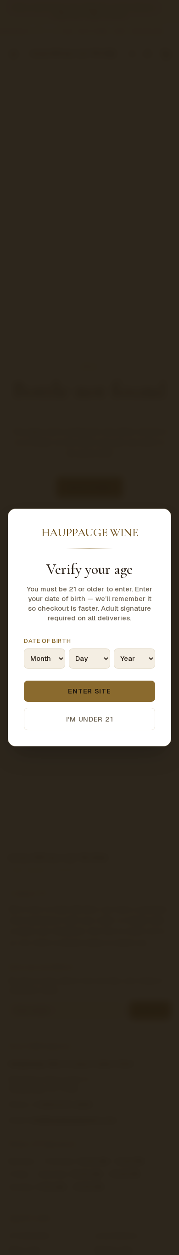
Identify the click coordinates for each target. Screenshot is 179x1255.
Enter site (89, 691)
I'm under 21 (89, 719)
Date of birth (47, 641)
